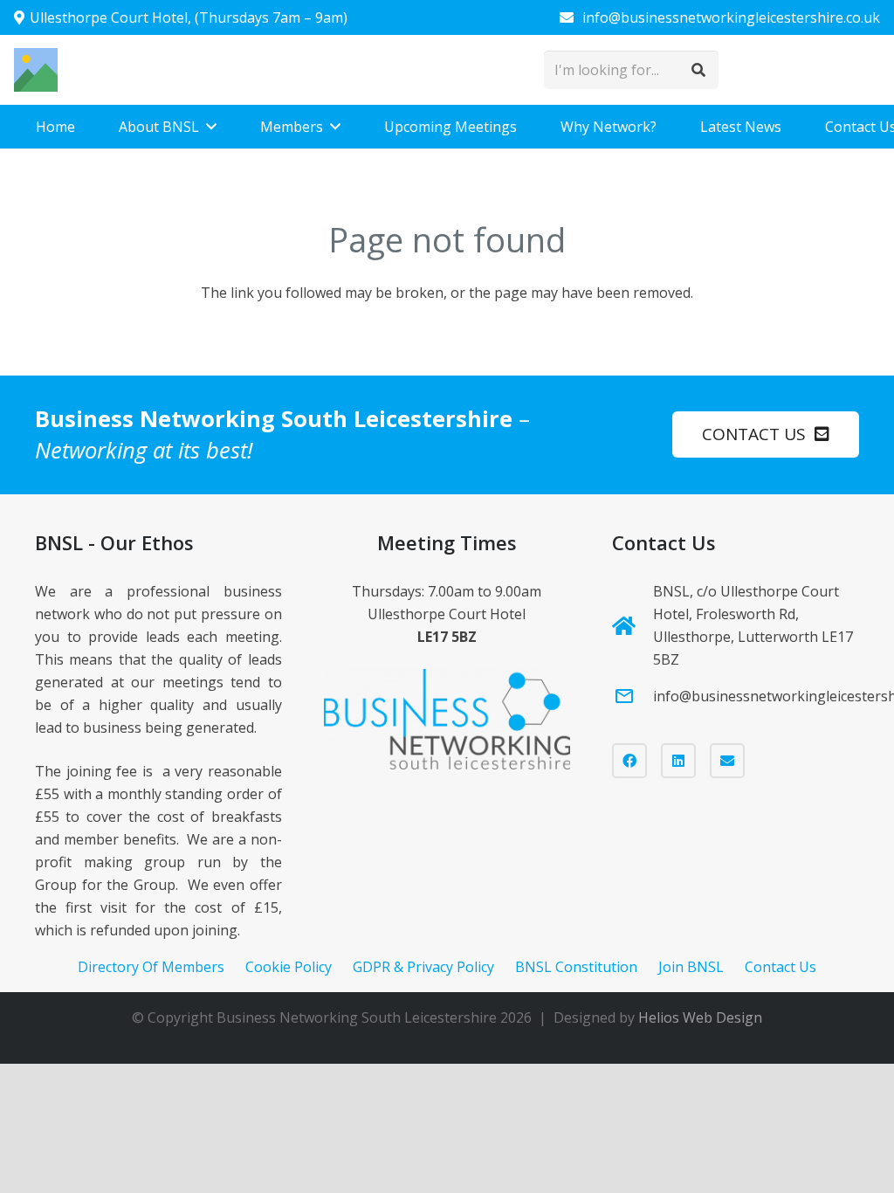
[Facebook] (629, 760)
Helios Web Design (700, 1017)
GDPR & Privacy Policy (423, 966)
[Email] (727, 760)
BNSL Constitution (576, 966)
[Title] (36, 70)
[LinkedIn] (678, 760)
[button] (211, 126)
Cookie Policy (288, 966)
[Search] (699, 70)
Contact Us (780, 966)
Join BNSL (691, 966)
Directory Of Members (151, 966)
